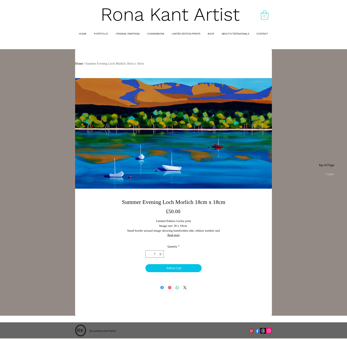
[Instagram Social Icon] (269, 331)
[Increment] (160, 254)
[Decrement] (148, 254)
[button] (264, 15)
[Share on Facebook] (162, 287)
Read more (173, 235)
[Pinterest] (251, 331)
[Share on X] (185, 287)
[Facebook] (257, 331)
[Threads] (263, 331)
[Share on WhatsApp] (177, 287)
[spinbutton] (154, 254)
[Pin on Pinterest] (169, 287)
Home (79, 63)
